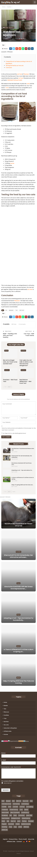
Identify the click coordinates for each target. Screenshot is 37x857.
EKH (11, 815)
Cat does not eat (6, 804)
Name (4, 753)
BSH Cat (19, 801)
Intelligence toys (15, 818)
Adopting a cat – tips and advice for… (22, 470)
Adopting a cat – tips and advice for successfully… (18, 619)
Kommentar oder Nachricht (11, 767)
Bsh (13, 801)
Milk (8, 821)
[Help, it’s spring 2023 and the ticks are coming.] (6, 486)
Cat (6, 310)
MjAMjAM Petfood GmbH (14, 80)
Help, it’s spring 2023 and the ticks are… (22, 484)
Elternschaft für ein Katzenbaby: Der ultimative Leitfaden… (18, 556)
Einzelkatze (5, 815)
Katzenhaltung (26, 818)
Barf (3, 801)
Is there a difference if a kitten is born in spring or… (18, 650)
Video (6, 27)
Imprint (5, 839)
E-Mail (4, 760)
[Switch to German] (24, 841)
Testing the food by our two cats (15, 65)
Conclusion (9, 67)
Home (5, 702)
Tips (5, 708)
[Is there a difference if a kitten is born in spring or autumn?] (6, 479)
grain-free (29, 815)
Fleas (15, 815)
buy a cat (25, 801)
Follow (27, 741)
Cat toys (22, 806)
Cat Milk (4, 806)
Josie (7, 87)
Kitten (3, 821)
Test (16, 310)
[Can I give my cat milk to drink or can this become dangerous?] (27, 353)
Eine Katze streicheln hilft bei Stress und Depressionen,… (18, 588)
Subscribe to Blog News (10, 728)
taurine (12, 163)
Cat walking (30, 806)
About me (31, 839)
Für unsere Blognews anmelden (12, 781)
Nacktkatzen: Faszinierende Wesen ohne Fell (18, 525)
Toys (5, 718)
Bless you (6, 712)
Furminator (21, 815)
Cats (9, 806)
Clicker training (14, 809)
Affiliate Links (7, 731)
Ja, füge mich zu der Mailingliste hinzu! (14, 433)
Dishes (26, 809)
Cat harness (16, 804)
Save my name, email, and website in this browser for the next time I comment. (19, 429)
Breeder (8, 801)
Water (20, 827)
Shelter (17, 824)
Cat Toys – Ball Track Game (29, 334)
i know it (32, 851)
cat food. (20, 78)
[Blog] (13, 741)
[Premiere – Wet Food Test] (10, 373)
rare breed (11, 824)
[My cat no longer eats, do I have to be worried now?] (10, 353)
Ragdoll (4, 824)
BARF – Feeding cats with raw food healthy (10, 335)
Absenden (6, 790)
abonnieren (8, 783)
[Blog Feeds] (21, 741)
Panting (24, 821)
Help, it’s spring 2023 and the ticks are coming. (18, 682)
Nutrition (11, 27)
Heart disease (5, 818)
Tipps (18, 583)
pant (19, 821)
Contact (19, 841)
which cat (4, 829)
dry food (30, 289)
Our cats (6, 725)
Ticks (10, 827)
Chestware (5, 809)
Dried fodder (5, 812)
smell (28, 83)
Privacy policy (13, 839)
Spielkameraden (26, 824)
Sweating (4, 827)
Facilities (18, 551)
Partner (6, 734)
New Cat (13, 821)
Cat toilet (15, 806)
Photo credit (23, 839)
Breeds (18, 520)
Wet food (22, 310)
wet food (19, 74)
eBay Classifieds (15, 812)
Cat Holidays (25, 804)
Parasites (30, 821)
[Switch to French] (26, 841)
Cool (21, 809)
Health (6, 350)
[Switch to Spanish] (29, 841)
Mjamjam (26, 74)
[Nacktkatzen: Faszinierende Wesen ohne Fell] (6, 450)
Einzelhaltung (25, 812)
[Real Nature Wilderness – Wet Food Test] (27, 373)
